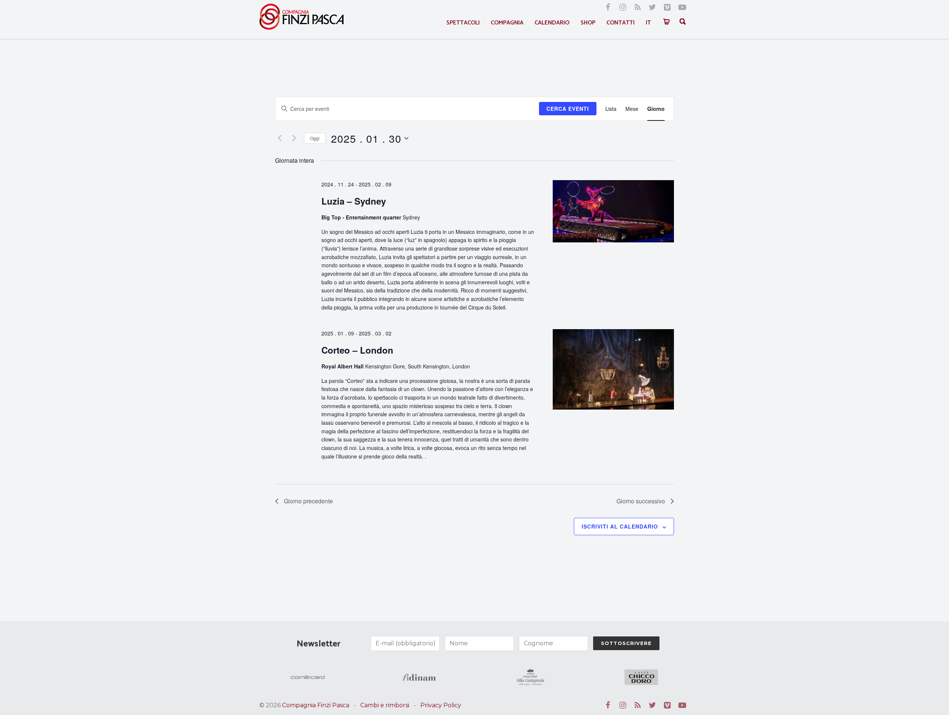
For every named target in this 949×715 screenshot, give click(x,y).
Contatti (620, 23)
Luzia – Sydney (353, 201)
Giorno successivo (640, 501)
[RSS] (637, 7)
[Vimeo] (667, 7)
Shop (588, 23)
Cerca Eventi (567, 108)
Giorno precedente (308, 501)
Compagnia (507, 23)
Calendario (552, 23)
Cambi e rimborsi (384, 705)
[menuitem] (648, 23)
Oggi (315, 138)
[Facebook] (608, 7)
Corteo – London (357, 350)
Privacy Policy (440, 705)
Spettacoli (463, 23)
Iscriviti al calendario (620, 526)
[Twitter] (652, 7)
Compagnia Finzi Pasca (315, 705)
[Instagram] (622, 7)
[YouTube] (682, 7)
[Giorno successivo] (294, 138)
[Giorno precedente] (279, 138)
